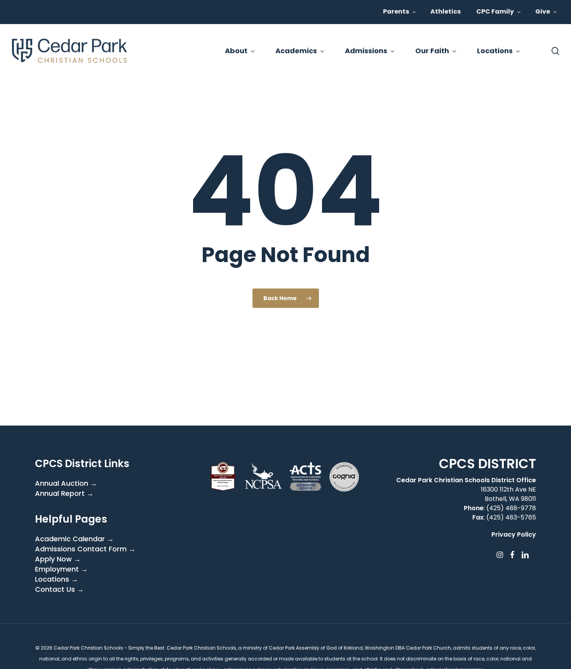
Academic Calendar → (74, 538)
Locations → (56, 579)
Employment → (61, 569)
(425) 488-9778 (511, 508)
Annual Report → (64, 493)
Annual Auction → (66, 483)
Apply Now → (58, 559)
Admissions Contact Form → (85, 549)
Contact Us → (59, 589)
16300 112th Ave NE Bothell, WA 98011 (508, 494)
